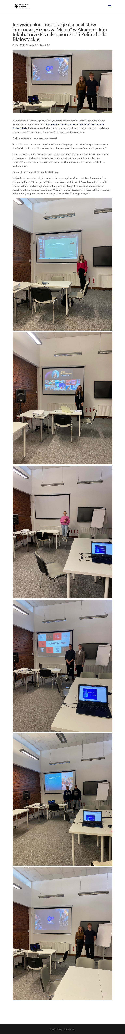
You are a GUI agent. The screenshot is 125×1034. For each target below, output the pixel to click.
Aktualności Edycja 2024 (38, 45)
